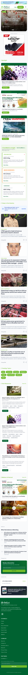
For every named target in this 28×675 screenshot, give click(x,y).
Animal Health (4, 632)
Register (20, 7)
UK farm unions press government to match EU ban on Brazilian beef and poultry (13, 322)
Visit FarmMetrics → (21, 147)
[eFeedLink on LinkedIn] (2, 614)
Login (15, 7)
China (3, 377)
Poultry (3, 374)
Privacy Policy (4, 650)
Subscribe (14, 666)
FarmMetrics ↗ (4, 658)
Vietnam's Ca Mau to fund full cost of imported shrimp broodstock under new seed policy (13, 353)
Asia (3, 372)
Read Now (9, 593)
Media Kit (3, 647)
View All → (24, 383)
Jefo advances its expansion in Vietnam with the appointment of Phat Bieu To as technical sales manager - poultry (14, 261)
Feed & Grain (4, 630)
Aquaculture (3, 627)
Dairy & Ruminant (4, 625)
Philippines (23, 372)
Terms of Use (4, 652)
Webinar (3, 634)
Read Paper (5, 410)
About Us (3, 641)
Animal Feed (11, 374)
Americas (9, 372)
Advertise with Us (4, 645)
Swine (2, 623)
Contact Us (3, 643)
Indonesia (18, 374)
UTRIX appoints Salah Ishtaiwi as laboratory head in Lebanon (11, 231)
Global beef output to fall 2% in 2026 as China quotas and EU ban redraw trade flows (13, 292)
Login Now (24, 208)
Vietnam (16, 372)
